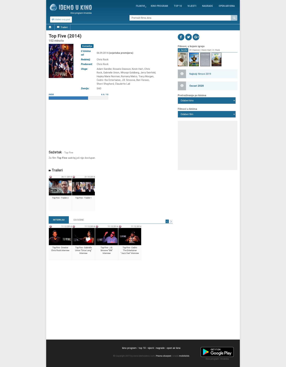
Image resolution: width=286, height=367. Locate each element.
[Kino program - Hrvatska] (217, 351)
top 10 (142, 348)
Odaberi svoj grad (62, 19)
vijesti (192, 6)
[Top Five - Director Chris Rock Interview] (60, 242)
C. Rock (216, 50)
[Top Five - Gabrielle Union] (83, 242)
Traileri (64, 27)
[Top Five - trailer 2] (60, 193)
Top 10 (178, 6)
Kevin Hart (206, 50)
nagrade (207, 6)
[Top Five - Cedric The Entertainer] (130, 242)
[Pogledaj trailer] (61, 43)
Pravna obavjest (163, 356)
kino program (159, 6)
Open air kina (227, 6)
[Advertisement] (111, 124)
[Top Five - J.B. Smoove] (106, 242)
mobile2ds (184, 356)
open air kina (173, 348)
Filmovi (140, 6)
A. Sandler (183, 50)
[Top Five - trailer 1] (83, 193)
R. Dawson (195, 50)
